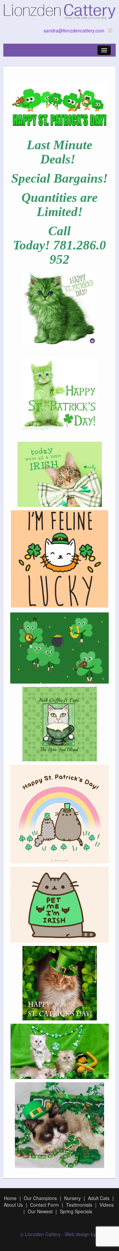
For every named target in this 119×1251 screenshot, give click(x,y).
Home (10, 1198)
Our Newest (40, 1211)
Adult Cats (98, 1198)
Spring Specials (76, 1211)
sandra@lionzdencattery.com (74, 30)
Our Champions (40, 1198)
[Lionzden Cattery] (59, 10)
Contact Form (44, 1204)
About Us (13, 1204)
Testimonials (79, 1204)
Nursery (72, 1198)
